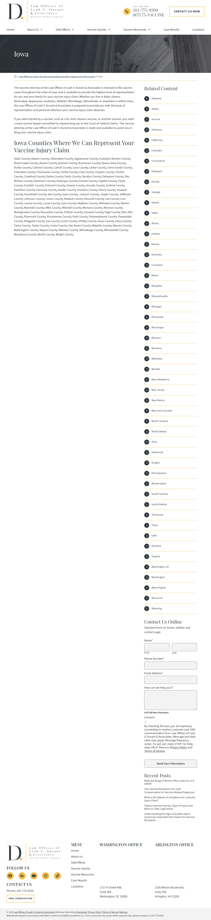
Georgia (155, 192)
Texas (154, 525)
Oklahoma (157, 452)
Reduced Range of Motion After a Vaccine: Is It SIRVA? (169, 782)
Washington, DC (160, 567)
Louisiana (156, 265)
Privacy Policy (178, 747)
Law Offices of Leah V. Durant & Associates (34, 912)
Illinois (155, 223)
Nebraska (156, 358)
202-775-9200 (145, 10)
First (146, 652)
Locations (198, 30)
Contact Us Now (187, 11)
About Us (33, 30)
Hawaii (155, 202)
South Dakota (159, 504)
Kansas (155, 244)
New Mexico (158, 400)
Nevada (155, 369)
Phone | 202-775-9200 (20, 891)
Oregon (155, 463)
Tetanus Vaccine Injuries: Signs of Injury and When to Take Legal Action (168, 807)
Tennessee (157, 515)
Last (174, 652)
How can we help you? (159, 688)
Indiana (155, 234)
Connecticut (158, 161)
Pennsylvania (158, 473)
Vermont (156, 546)
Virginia (155, 556)
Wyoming (156, 608)
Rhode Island (158, 483)
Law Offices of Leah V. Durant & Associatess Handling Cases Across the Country (57, 76)
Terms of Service (154, 751)
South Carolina (159, 494)
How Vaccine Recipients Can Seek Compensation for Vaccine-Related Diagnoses (169, 791)
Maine (154, 275)
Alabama (156, 98)
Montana (156, 348)
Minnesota (157, 317)
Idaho (154, 213)
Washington (158, 577)
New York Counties (161, 411)
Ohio (154, 442)
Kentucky (156, 254)
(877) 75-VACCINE (148, 14)
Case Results (171, 30)
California (156, 140)
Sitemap (124, 912)
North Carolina (159, 421)
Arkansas (156, 129)
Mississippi (157, 327)
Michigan (156, 306)
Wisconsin (157, 598)
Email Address (153, 673)
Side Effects (63, 30)
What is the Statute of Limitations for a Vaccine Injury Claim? (169, 799)
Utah (154, 535)
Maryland (156, 286)
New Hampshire (160, 379)
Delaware (156, 171)
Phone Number (154, 659)
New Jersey (157, 390)
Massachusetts (159, 296)
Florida (155, 182)
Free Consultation (20, 898)
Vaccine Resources (134, 30)
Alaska (155, 109)
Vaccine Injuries (96, 30)
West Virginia (158, 587)
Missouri (156, 338)
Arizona (155, 119)
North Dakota (158, 431)
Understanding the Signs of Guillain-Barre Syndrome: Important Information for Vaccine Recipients (169, 817)
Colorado (156, 150)
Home (10, 30)
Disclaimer (82, 912)
